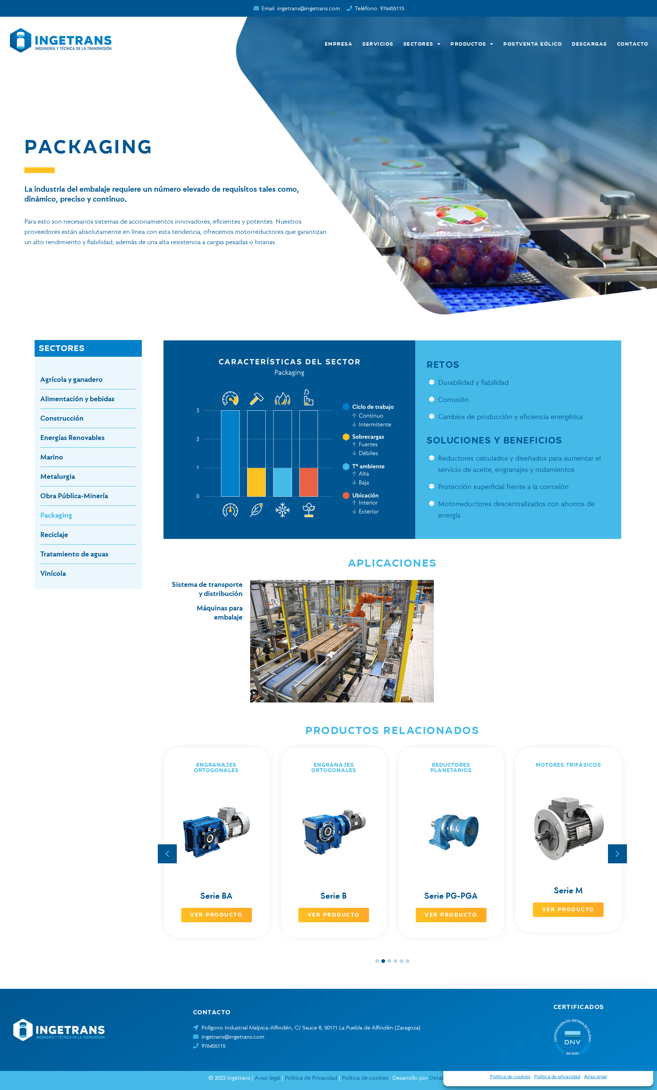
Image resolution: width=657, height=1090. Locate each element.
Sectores (418, 44)
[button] (617, 853)
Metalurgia (57, 476)
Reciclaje (54, 534)
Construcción (62, 418)
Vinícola (53, 573)
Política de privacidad (557, 1076)
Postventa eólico (532, 44)
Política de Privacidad (311, 1078)
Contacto (633, 44)
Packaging (56, 515)
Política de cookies (510, 1076)
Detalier (439, 1078)
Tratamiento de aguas (74, 554)
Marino (51, 457)
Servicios (378, 44)
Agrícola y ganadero (71, 379)
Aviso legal (595, 1076)
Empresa (339, 44)
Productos (468, 44)
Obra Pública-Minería (74, 496)
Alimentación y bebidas (77, 399)
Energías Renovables (72, 437)
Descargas (589, 44)
